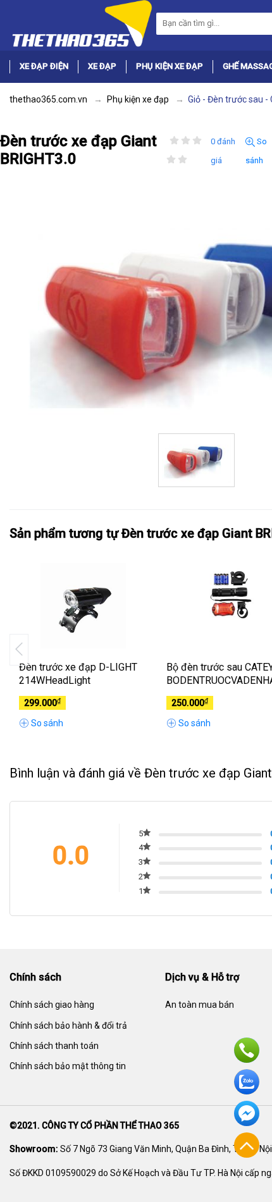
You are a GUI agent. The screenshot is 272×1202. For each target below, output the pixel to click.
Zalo (246, 1081)
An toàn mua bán (199, 1005)
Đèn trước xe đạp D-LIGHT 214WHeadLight (78, 673)
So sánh (256, 151)
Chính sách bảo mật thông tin (67, 1066)
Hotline (246, 1050)
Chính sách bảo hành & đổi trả (68, 1025)
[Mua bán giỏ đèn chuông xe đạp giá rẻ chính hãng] (80, 23)
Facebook (246, 1113)
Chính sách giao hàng (51, 1005)
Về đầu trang (246, 1145)
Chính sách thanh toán (54, 1046)
